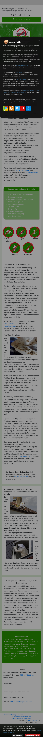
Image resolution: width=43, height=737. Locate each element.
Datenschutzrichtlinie (22, 65)
